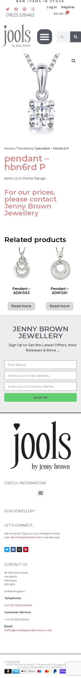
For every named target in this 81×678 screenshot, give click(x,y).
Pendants (25, 148)
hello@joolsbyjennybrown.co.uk (28, 630)
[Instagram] (33, 9)
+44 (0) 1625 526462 (18, 605)
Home (9, 148)
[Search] (75, 36)
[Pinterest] (24, 9)
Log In (52, 7)
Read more (21, 306)
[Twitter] (7, 9)
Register (68, 7)
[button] (44, 36)
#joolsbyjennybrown (26, 537)
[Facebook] (16, 9)
